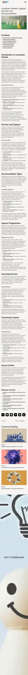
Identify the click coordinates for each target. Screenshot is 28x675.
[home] (5, 2)
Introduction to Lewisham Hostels (12, 38)
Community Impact (8, 46)
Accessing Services (8, 44)
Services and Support (9, 39)
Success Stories (7, 48)
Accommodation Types (9, 41)
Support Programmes (9, 43)
